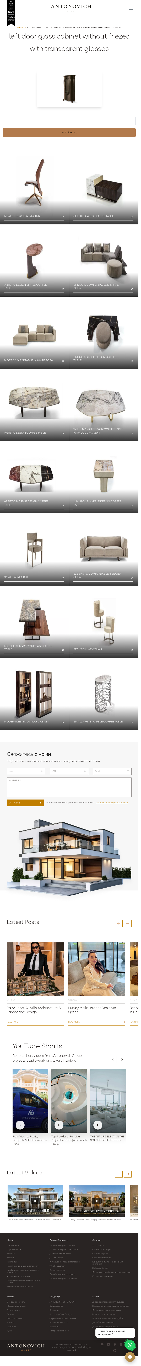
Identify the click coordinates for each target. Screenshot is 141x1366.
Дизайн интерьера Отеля (105, 1327)
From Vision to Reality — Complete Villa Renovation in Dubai (30, 1141)
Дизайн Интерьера (59, 1240)
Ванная (10, 1323)
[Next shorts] (122, 1059)
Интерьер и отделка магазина (65, 1262)
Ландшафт (55, 1297)
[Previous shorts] (113, 1059)
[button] (119, 923)
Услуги (95, 1297)
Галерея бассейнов (59, 1331)
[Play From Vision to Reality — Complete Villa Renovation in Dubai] (30, 1101)
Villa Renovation (57, 1266)
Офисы (10, 1314)
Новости (11, 1254)
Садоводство (56, 1306)
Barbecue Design (100, 1268)
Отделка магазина (101, 1258)
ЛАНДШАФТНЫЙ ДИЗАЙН (62, 1302)
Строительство (14, 1250)
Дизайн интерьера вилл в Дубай (108, 1302)
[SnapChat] (121, 1344)
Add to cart (69, 132)
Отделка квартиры (101, 1250)
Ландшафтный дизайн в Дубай (107, 1319)
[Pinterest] (115, 1350)
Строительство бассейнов (63, 1319)
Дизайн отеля (56, 1258)
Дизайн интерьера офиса (62, 1274)
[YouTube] (102, 1344)
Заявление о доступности (20, 1287)
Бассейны (54, 1310)
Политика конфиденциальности (112, 803)
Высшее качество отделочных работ (110, 1306)
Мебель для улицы (16, 1306)
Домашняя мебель (16, 1302)
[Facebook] (115, 1344)
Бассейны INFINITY (59, 1323)
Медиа (10, 1258)
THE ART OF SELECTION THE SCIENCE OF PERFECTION (107, 1139)
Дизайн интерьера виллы (62, 1245)
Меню (10, 1240)
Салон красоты (57, 1270)
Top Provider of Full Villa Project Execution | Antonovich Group (68, 1141)
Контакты (12, 1262)
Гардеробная (13, 1310)
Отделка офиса (100, 1254)
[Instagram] (108, 1344)
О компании (13, 1245)
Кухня (10, 1331)
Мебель (10, 1297)
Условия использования (18, 1276)
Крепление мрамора (102, 1276)
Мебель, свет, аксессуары (104, 1314)
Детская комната (15, 1319)
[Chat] (130, 1357)
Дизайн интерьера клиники (63, 1278)
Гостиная (11, 1327)
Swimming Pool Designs (61, 1314)
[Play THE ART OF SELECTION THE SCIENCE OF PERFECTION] (108, 1101)
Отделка (96, 1240)
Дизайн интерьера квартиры (64, 1250)
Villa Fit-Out (98, 1245)
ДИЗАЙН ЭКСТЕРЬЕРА (61, 1254)
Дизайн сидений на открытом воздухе (111, 1272)
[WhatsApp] (130, 1345)
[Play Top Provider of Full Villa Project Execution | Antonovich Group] (69, 1101)
